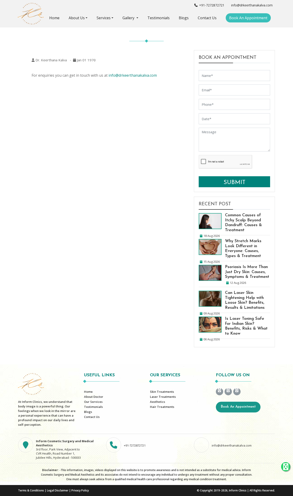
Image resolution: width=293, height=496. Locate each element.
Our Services (93, 402)
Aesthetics (157, 402)
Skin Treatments (162, 392)
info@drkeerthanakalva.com (251, 5)
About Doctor (93, 397)
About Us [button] (77, 17)
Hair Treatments (162, 407)
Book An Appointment (248, 17)
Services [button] (104, 17)
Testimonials (158, 17)
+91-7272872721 (211, 5)
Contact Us (207, 17)
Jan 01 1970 (86, 60)
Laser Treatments (163, 397)
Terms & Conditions (31, 490)
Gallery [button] (128, 17)
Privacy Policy (80, 490)
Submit (234, 182)
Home (54, 17)
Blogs (184, 17)
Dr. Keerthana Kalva (51, 60)
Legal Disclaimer (57, 490)
